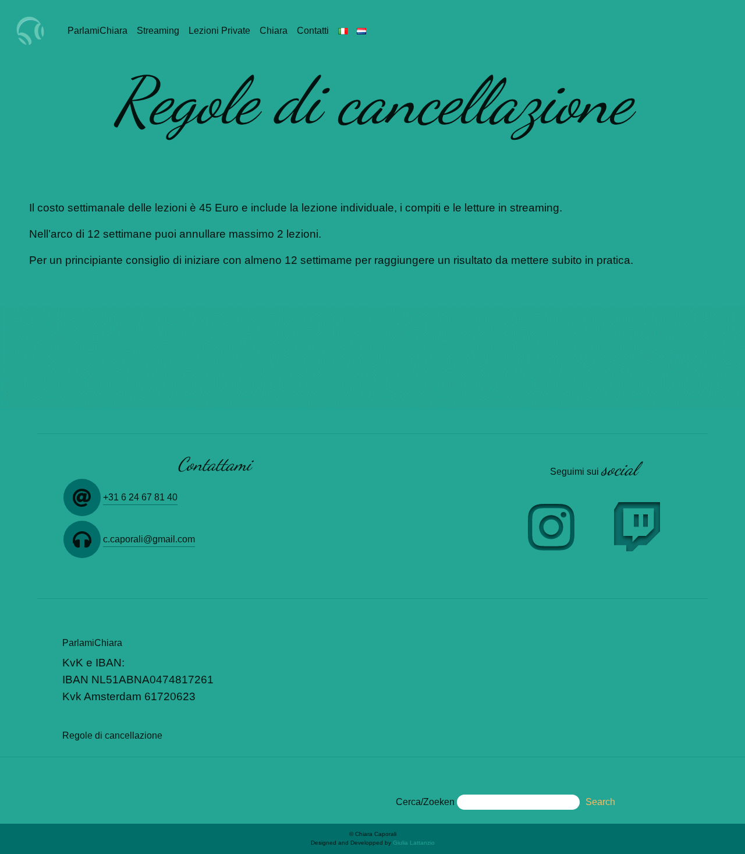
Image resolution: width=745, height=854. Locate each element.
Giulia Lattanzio (414, 842)
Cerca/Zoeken (425, 802)
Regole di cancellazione (112, 735)
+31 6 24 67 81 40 (140, 497)
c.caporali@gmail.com (149, 539)
